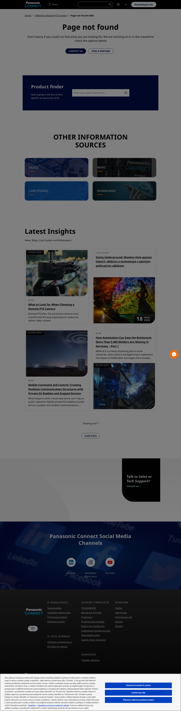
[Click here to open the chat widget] (174, 354)
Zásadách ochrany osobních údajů (53, 705)
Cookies (31, 705)
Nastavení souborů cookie (138, 685)
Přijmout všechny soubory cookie (138, 700)
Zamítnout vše (138, 692)
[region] (90, 692)
